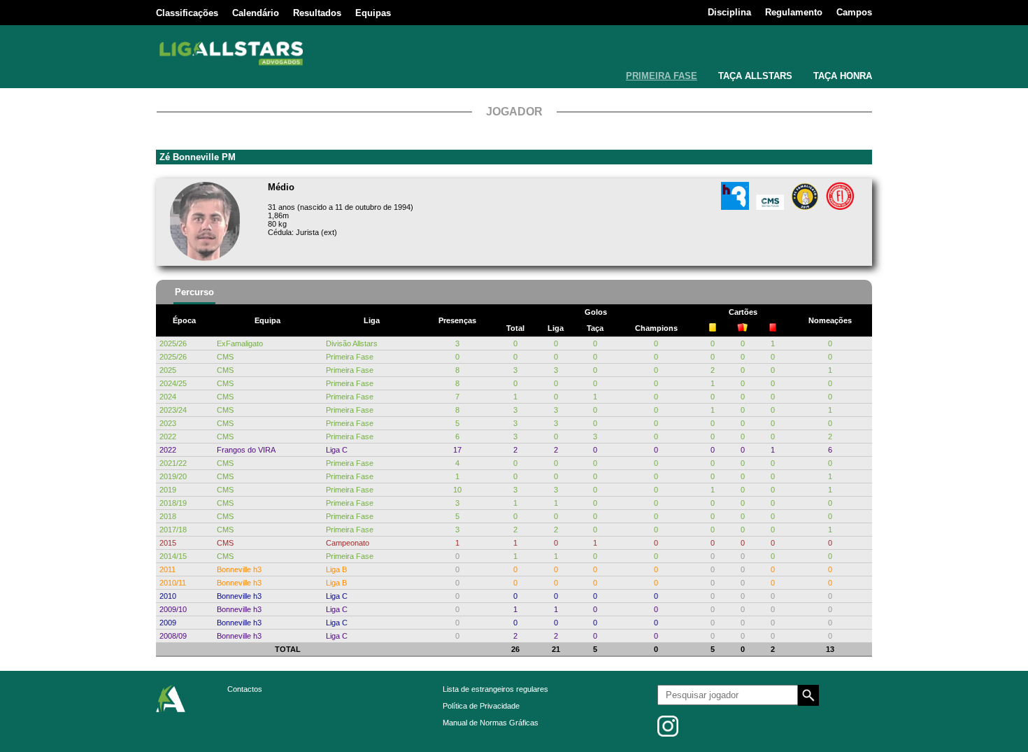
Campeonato (347, 543)
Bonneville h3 (239, 569)
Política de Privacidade (481, 706)
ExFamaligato (240, 343)
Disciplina (729, 12)
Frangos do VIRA (246, 450)
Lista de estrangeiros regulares (495, 689)
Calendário (255, 13)
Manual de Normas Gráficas (490, 722)
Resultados (317, 13)
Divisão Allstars (352, 343)
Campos (854, 12)
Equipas (373, 13)
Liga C (337, 450)
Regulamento (793, 12)
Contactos (244, 689)
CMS (225, 357)
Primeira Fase (349, 357)
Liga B (336, 569)
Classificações (187, 13)
